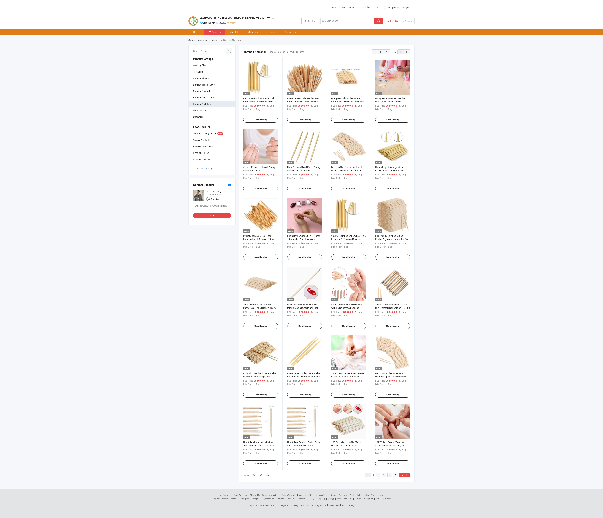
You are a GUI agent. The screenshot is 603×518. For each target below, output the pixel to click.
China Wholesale (289, 495)
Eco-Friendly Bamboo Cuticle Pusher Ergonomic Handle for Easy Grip (392, 239)
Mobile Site (369, 495)
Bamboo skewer (201, 78)
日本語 (331, 498)
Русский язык (268, 498)
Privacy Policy (348, 505)
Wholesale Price (306, 495)
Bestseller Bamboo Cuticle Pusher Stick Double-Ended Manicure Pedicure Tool (303, 239)
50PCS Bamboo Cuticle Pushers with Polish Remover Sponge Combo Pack (346, 308)
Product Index (356, 495)
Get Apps (391, 7)
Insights (381, 495)
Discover (271, 31)
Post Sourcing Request (401, 20)
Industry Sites (321, 495)
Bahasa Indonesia (383, 498)
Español (233, 498)
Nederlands (302, 498)
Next (403, 475)
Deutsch (291, 498)
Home (196, 31)
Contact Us (290, 31)
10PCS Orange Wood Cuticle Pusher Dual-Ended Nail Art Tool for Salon (260, 308)
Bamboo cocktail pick (203, 97)
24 (254, 475)
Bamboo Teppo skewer (204, 84)
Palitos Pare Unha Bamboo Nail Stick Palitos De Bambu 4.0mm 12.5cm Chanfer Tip (258, 101)
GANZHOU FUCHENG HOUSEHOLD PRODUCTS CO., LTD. (235, 18)
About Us (234, 31)
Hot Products (224, 495)
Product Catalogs (205, 168)
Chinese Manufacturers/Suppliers (264, 495)
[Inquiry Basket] (378, 7)
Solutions (253, 31)
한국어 (322, 498)
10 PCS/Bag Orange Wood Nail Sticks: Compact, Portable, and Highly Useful (390, 445)
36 (260, 475)
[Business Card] (229, 185)
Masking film (199, 65)
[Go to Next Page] (407, 52)
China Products (240, 495)
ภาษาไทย (348, 498)
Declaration (334, 505)
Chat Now (215, 199)
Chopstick (198, 116)
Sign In (335, 7)
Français (255, 498)
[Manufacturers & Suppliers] (208, 6)
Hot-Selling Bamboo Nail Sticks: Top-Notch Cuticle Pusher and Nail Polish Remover (259, 445)
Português (244, 498)
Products (216, 31)
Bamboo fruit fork (201, 91)
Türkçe (358, 498)
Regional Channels (339, 495)
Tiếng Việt (368, 498)
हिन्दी (339, 498)
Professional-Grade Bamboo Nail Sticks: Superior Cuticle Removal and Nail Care (303, 101)
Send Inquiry (260, 119)
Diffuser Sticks (200, 110)
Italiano (281, 498)
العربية (313, 498)
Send (212, 215)
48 (267, 475)
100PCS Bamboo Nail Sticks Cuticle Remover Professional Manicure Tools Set (348, 239)
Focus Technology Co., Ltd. (281, 505)
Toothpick (198, 71)
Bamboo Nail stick (202, 103)
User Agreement (319, 505)
